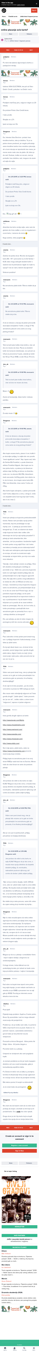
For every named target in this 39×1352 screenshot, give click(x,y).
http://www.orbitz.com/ (11, 743)
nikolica (6, 1004)
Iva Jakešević (6, 1267)
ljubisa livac (8, 39)
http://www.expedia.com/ (12, 734)
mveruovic (6, 280)
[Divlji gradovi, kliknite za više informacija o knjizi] (16, 1177)
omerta (5, 250)
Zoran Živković (6, 1281)
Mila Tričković (6, 1254)
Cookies (19, 1345)
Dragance (6, 132)
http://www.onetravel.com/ (12, 729)
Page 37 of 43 (18, 50)
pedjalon (6, 57)
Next (31, 50)
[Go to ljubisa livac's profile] (2, 40)
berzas (5, 81)
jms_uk (5, 364)
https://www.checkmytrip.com (14, 751)
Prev (7, 50)
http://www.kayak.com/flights (13, 720)
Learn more (4, 4)
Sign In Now (19, 1151)
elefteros (6, 221)
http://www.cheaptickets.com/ (14, 725)
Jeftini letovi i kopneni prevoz (20, 41)
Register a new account (19, 1145)
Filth (4, 512)
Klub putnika (6, 1295)
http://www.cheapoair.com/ (13, 739)
